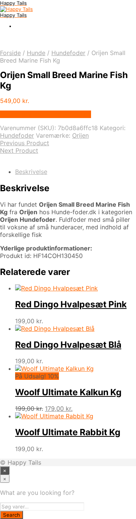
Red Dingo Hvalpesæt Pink (71, 304)
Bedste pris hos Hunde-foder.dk (45, 114)
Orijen (80, 135)
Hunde (36, 53)
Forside (10, 53)
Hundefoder (68, 53)
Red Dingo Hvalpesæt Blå (68, 344)
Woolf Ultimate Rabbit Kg (68, 432)
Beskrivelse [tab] (31, 171)
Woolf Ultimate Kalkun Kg (68, 392)
